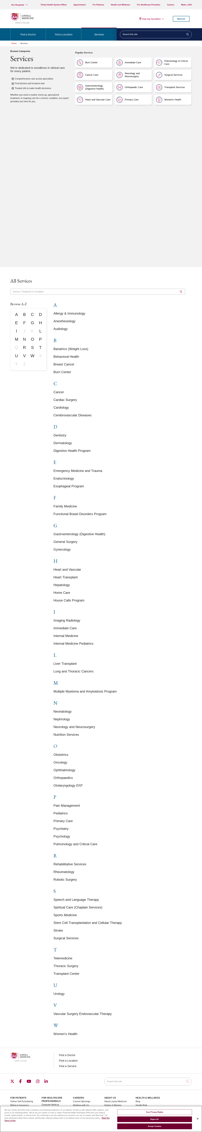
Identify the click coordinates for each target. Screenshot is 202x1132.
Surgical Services (173, 75)
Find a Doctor (28, 34)
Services (99, 34)
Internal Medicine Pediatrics (73, 643)
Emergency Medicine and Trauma (77, 471)
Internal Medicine (65, 636)
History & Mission (112, 1105)
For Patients (98, 5)
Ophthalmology (64, 770)
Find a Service (67, 1066)
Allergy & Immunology (69, 313)
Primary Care (132, 99)
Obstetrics (60, 755)
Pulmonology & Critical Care (176, 62)
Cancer (58, 392)
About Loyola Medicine (115, 1101)
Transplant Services (174, 87)
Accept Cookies (154, 1126)
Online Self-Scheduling (21, 1101)
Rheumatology (63, 872)
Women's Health (172, 99)
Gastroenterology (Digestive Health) (94, 87)
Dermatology (62, 443)
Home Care (61, 592)
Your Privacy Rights (154, 1112)
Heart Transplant (65, 577)
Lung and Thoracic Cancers (73, 671)
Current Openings (81, 1101)
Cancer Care (91, 75)
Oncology (60, 762)
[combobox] (156, 34)
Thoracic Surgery (65, 966)
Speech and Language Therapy (76, 899)
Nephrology (61, 719)
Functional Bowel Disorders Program (79, 514)
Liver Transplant (65, 663)
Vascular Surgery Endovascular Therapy (82, 1014)
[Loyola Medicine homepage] (22, 23)
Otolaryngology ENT (68, 785)
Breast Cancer (63, 364)
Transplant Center (66, 973)
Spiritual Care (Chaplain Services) (77, 907)
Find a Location (63, 34)
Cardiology (61, 407)
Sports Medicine (65, 915)
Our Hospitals (17, 5)
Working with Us (81, 1105)
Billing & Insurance (19, 1105)
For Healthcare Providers (148, 5)
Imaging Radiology (66, 620)
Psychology (61, 836)
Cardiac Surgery (65, 400)
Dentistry (59, 435)
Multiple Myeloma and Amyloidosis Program (85, 691)
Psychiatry (61, 829)
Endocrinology (63, 478)
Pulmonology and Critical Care (75, 844)
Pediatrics (60, 813)
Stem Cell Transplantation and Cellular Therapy (87, 923)
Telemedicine (62, 958)
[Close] (198, 1119)
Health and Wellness (120, 5)
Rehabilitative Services (69, 864)
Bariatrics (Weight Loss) (70, 349)
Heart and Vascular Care (97, 99)
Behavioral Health (66, 356)
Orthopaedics (63, 778)
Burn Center (91, 62)
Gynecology (62, 549)
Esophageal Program (68, 486)
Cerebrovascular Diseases (72, 415)
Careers (170, 5)
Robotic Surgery (65, 879)
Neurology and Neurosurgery (132, 75)
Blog (138, 1101)
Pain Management (66, 805)
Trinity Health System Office (54, 5)
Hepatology (61, 585)
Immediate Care (133, 62)
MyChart (181, 19)
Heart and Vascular (67, 569)
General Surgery (65, 542)
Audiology (60, 329)
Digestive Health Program (72, 451)
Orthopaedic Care (134, 87)
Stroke (58, 930)
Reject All (154, 1119)
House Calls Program (68, 600)
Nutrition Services (66, 734)
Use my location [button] (151, 18)
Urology (59, 994)
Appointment (80, 5)
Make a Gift (186, 5)
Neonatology (62, 711)
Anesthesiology (64, 321)
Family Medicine (65, 506)
